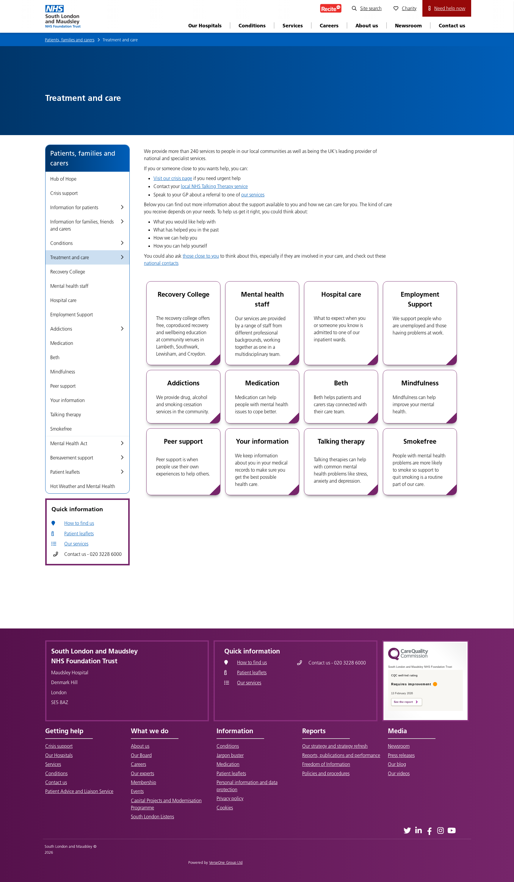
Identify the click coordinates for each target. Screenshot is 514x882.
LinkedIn (418, 830)
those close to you (201, 256)
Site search (371, 8)
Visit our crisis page (172, 178)
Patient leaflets (79, 534)
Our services (76, 544)
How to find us (79, 523)
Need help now (449, 8)
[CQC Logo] (408, 658)
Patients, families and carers (69, 40)
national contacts (161, 263)
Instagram (440, 830)
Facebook (429, 830)
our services (252, 195)
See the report (403, 701)
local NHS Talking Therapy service (214, 186)
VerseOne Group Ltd (225, 862)
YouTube (451, 830)
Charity (409, 8)
